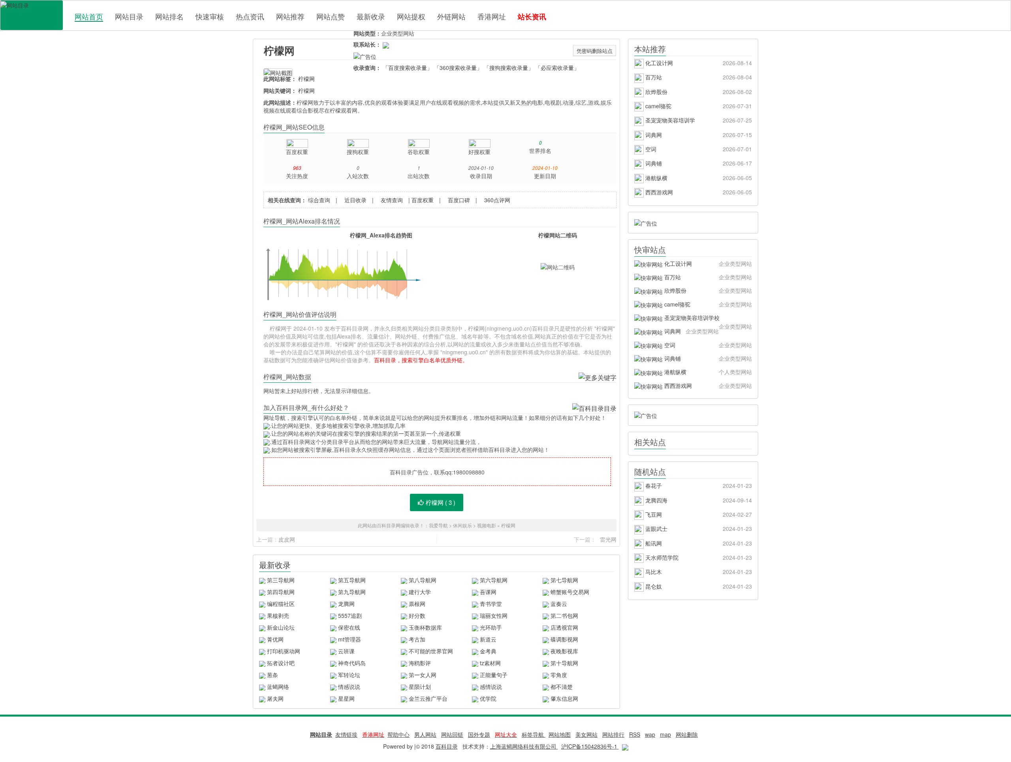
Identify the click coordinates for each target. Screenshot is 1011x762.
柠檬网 (279, 50)
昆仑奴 (698, 586)
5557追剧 (350, 615)
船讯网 (698, 543)
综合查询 (319, 200)
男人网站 (425, 734)
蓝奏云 (559, 604)
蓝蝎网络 (278, 687)
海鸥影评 (420, 663)
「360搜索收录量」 (458, 67)
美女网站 (586, 734)
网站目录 (129, 16)
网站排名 (169, 16)
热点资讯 (250, 16)
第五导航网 (352, 580)
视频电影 (486, 525)
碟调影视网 (564, 639)
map (665, 734)
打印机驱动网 (283, 651)
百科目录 (31, 15)
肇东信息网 (564, 698)
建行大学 (420, 592)
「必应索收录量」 (557, 67)
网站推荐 (290, 16)
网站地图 (560, 734)
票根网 (417, 604)
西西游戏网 (698, 192)
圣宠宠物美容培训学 (698, 120)
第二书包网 (564, 615)
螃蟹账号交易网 (570, 592)
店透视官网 (564, 627)
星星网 (346, 698)
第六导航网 (493, 580)
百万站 (698, 77)
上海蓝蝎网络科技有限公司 (524, 746)
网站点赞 (330, 16)
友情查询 (392, 200)
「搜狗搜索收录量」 (509, 67)
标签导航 (533, 734)
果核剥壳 (278, 615)
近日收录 (355, 200)
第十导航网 (564, 663)
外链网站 (451, 16)
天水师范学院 (698, 557)
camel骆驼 (698, 106)
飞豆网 (698, 514)
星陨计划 (420, 687)
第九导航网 (352, 592)
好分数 (417, 615)
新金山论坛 (281, 627)
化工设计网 (698, 63)
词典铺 (698, 163)
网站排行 (613, 734)
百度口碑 (459, 200)
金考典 (488, 651)
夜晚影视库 (564, 651)
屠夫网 (275, 698)
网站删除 (687, 734)
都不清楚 (562, 687)
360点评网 (497, 200)
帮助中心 (398, 734)
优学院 (488, 698)
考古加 (417, 639)
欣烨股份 (698, 92)
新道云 (488, 639)
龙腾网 (346, 604)
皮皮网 (286, 539)
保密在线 (349, 627)
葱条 (272, 675)
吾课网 (488, 592)
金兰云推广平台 (428, 698)
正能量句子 (493, 675)
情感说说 (349, 687)
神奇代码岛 (352, 663)
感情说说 (491, 687)
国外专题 (479, 734)
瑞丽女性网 (493, 615)
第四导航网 (281, 592)
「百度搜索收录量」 (407, 67)
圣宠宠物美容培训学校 (707, 319)
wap (650, 734)
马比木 (698, 572)
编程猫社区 (281, 604)
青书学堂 (491, 604)
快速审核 (209, 16)
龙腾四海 (698, 500)
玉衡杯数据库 (425, 627)
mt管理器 (349, 639)
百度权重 (423, 200)
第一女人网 (422, 675)
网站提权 (411, 16)
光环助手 (491, 627)
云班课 (346, 651)
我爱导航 (438, 525)
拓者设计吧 (281, 663)
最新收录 (371, 16)
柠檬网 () (440, 502)
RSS (634, 734)
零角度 (559, 675)
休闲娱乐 (462, 525)
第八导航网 (422, 580)
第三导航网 (281, 580)
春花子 (698, 485)
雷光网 (608, 539)
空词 (698, 149)
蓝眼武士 (698, 528)
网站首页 (89, 16)
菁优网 (275, 639)
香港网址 (491, 16)
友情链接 (346, 734)
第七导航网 (564, 580)
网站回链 (452, 734)
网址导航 (274, 417)
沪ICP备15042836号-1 (590, 746)
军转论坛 (349, 675)
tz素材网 (490, 663)
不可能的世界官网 (431, 651)
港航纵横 (698, 178)
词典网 (698, 135)
